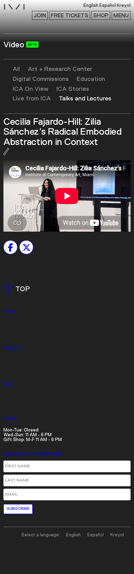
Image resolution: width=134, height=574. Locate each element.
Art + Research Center (60, 69)
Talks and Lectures (85, 99)
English (73, 535)
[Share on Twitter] (26, 247)
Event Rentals (18, 329)
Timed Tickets (18, 393)
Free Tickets (69, 15)
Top (18, 289)
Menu (121, 15)
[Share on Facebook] (10, 247)
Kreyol (117, 535)
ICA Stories (72, 89)
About (10, 311)
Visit (8, 384)
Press (9, 320)
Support (12, 348)
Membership (16, 366)
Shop (101, 15)
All (16, 69)
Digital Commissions (41, 79)
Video (14, 45)
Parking (11, 402)
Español (95, 535)
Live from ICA (32, 99)
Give (8, 357)
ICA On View (30, 89)
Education (91, 79)
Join (40, 15)
